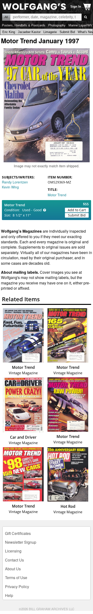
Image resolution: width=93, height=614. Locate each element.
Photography (57, 25)
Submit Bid (67, 32)
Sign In (75, 6)
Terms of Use (16, 577)
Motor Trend (57, 194)
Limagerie (50, 32)
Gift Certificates (18, 533)
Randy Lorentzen (15, 182)
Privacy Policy (17, 586)
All (6, 17)
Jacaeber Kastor (29, 32)
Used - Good (32, 210)
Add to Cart (77, 210)
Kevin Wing (10, 187)
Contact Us (14, 560)
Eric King (8, 32)
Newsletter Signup (20, 542)
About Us (13, 568)
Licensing (13, 551)
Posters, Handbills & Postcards (23, 25)
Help (9, 595)
